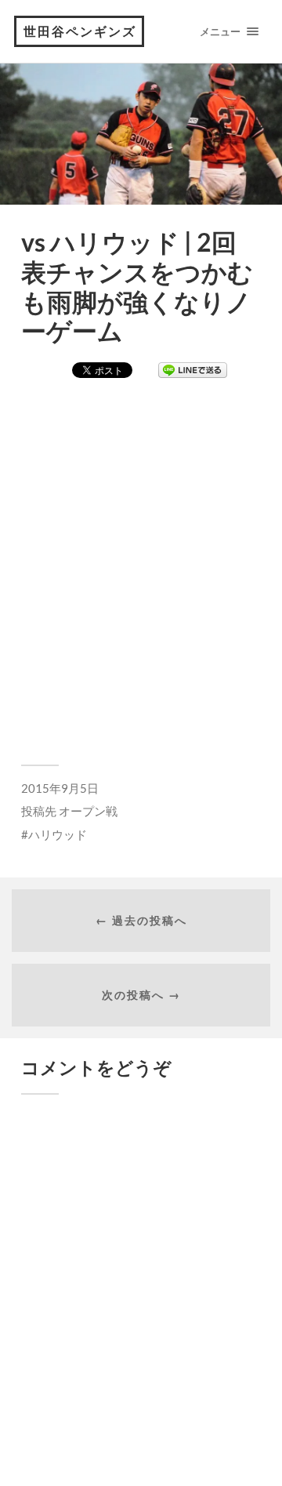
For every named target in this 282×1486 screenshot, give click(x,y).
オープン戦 (88, 811)
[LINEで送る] (192, 371)
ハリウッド (57, 834)
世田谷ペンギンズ (80, 31)
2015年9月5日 (60, 788)
